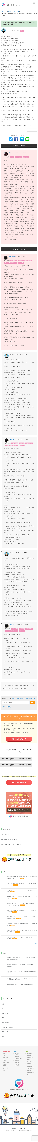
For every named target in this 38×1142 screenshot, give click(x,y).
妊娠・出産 (5, 1013)
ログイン (17, 1062)
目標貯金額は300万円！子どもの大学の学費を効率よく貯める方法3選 (21, 972)
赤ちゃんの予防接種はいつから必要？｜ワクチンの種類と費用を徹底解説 (22, 965)
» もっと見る (34, 943)
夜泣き (14, 698)
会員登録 (17, 1060)
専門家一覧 (30, 1053)
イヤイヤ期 (32, 698)
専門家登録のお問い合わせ (9, 839)
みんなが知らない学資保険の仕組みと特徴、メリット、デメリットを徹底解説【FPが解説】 (22, 978)
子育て (3, 1018)
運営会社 (29, 1055)
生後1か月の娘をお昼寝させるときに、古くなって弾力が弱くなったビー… (21, 884)
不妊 (18, 698)
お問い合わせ (5, 835)
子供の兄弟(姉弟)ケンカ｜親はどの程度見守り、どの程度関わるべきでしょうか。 (21, 917)
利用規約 (29, 1070)
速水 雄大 (12, 256)
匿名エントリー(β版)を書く (18, 1057)
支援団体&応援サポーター (30, 1058)
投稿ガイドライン (30, 1064)
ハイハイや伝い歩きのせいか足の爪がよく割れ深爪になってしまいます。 (22, 938)
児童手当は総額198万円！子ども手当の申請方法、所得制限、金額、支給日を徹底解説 (21, 958)
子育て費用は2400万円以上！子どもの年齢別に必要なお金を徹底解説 (22, 924)
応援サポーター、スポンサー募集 (11, 844)
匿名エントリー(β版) (18, 1054)
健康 (3, 1036)
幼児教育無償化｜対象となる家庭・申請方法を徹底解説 (20, 984)
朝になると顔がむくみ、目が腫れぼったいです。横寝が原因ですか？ (22, 890)
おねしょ (22, 698)
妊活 (3, 1004)
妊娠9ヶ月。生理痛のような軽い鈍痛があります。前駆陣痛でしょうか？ (21, 911)
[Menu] (33, 3)
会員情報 (17, 1065)
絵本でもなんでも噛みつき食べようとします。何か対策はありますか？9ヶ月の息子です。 (22, 904)
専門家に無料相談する (18, 739)
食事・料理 (5, 1031)
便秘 (27, 698)
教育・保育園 (5, 1022)
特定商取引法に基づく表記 (30, 1067)
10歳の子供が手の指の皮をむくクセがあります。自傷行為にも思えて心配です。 (22, 931)
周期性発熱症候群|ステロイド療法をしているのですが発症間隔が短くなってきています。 (22, 877)
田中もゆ (11, 153)
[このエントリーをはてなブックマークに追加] (22, 139)
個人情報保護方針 (30, 1073)
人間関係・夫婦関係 (7, 1027)
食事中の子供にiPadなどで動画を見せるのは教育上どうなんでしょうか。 (22, 897)
